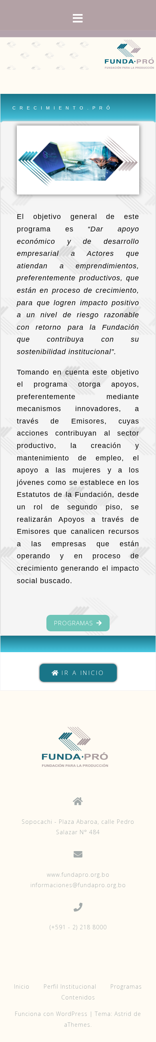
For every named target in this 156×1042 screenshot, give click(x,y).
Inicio (22, 986)
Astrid (123, 1014)
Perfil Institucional (70, 986)
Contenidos (78, 997)
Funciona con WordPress (51, 1014)
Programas (126, 986)
